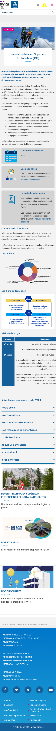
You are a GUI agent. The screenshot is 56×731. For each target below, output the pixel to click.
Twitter (16, 689)
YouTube (51, 689)
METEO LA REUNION (12, 672)
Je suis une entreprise (13, 444)
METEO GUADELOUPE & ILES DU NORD (21, 638)
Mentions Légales (38, 701)
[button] (52, 4)
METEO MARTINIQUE (13, 645)
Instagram (39, 689)
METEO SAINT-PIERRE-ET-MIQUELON (20, 679)
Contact (8, 701)
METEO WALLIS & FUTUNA (15, 664)
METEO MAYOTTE (11, 676)
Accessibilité (35, 716)
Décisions (8, 705)
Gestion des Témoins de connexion (41, 710)
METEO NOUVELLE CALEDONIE (17, 657)
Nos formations (10, 415)
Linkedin (28, 689)
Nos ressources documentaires (19, 429)
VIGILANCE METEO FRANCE (16, 653)
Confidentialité (11, 710)
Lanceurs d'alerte (38, 705)
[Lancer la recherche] (53, 12)
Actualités (12, 624)
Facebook (5, 689)
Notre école (8, 407)
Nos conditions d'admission (17, 422)
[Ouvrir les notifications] (37, 4)
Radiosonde (35, 720)
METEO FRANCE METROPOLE (17, 635)
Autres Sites (9, 720)
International (9, 452)
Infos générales (10, 459)
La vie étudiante (10, 437)
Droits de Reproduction (14, 716)
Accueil (3, 624)
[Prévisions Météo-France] (14, 4)
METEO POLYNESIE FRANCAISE (17, 661)
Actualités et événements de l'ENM (21, 400)
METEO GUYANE (10, 642)
